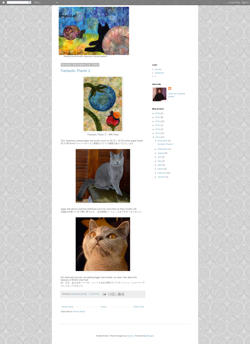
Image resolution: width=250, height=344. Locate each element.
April (160, 165)
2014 (158, 125)
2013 (158, 129)
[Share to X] (116, 294)
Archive (158, 69)
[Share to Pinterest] (122, 294)
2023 (158, 113)
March (161, 169)
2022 (158, 117)
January (162, 177)
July (160, 157)
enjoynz (130, 336)
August (161, 153)
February (162, 173)
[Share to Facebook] (119, 294)
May (160, 161)
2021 (158, 121)
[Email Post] (104, 294)
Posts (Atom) (79, 311)
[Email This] (110, 294)
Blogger (150, 336)
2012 (158, 133)
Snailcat (68, 15)
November (163, 141)
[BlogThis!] (113, 294)
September (163, 149)
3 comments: (94, 294)
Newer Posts (67, 307)
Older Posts (139, 307)
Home (103, 307)
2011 (158, 137)
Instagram (159, 73)
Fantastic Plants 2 (75, 71)
